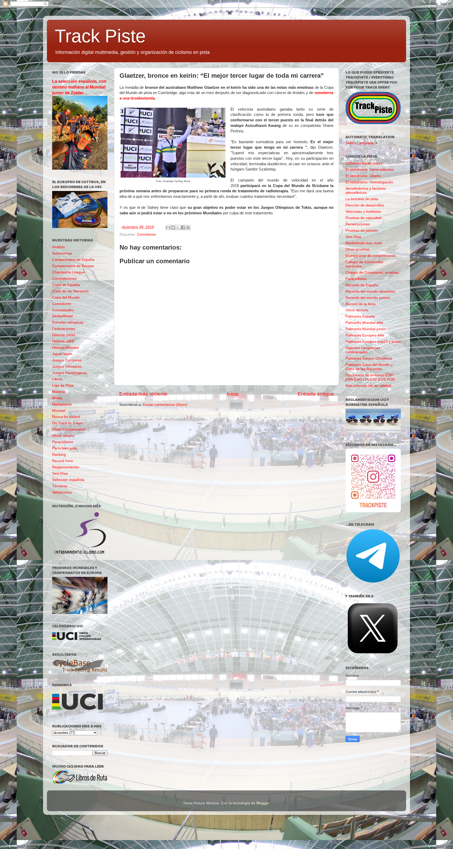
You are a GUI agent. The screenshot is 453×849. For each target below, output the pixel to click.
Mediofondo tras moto (364, 243)
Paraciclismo (62, 442)
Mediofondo (62, 404)
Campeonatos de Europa (73, 266)
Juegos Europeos (66, 360)
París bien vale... (66, 448)
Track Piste (100, 36)
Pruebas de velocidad (363, 218)
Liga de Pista (63, 385)
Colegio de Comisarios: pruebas (372, 273)
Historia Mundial (65, 348)
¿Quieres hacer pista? (364, 163)
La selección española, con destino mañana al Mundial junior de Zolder (79, 87)
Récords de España (362, 285)
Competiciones (64, 279)
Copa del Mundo (66, 297)
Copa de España (66, 285)
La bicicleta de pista (362, 199)
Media (57, 398)
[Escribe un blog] (173, 227)
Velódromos (62, 492)
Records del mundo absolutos (370, 291)
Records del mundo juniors (368, 298)
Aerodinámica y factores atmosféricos (366, 191)
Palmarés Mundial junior (366, 329)
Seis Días (60, 473)
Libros (57, 379)
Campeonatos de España (73, 260)
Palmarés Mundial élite (364, 323)
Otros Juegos (63, 436)
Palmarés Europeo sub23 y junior (373, 342)
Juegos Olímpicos (67, 367)
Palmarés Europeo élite (365, 335)
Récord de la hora (360, 304)
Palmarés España (360, 316)
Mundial (58, 411)
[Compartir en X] (178, 227)
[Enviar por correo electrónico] (168, 227)
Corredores (146, 234)
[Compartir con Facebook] (183, 227)
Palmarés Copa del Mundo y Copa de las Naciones (369, 367)
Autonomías (62, 253)
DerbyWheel (62, 316)
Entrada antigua (316, 394)
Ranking (59, 455)
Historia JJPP (63, 341)
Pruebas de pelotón (362, 230)
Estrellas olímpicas (67, 322)
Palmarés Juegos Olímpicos (369, 358)
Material (59, 392)
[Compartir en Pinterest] (188, 227)
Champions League (68, 272)
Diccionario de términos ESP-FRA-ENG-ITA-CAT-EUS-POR (370, 377)
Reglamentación (65, 467)
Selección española (68, 480)
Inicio (233, 394)
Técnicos (59, 486)
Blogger (262, 803)
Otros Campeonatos (69, 429)
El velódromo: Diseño (363, 176)
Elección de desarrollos (365, 205)
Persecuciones (358, 224)
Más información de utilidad (368, 386)
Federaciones (63, 329)
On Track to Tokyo (67, 423)
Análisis (58, 247)
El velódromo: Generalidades (370, 170)
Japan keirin (62, 354)
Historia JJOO (63, 335)
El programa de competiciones (371, 256)
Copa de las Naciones (70, 291)
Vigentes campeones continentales (363, 350)
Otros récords (357, 310)
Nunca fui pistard (66, 417)
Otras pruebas (357, 249)
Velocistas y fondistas (363, 212)
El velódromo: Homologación (369, 182)
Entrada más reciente (143, 394)
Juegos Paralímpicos (69, 373)
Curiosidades (63, 310)
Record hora (62, 461)
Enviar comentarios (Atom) (165, 405)
